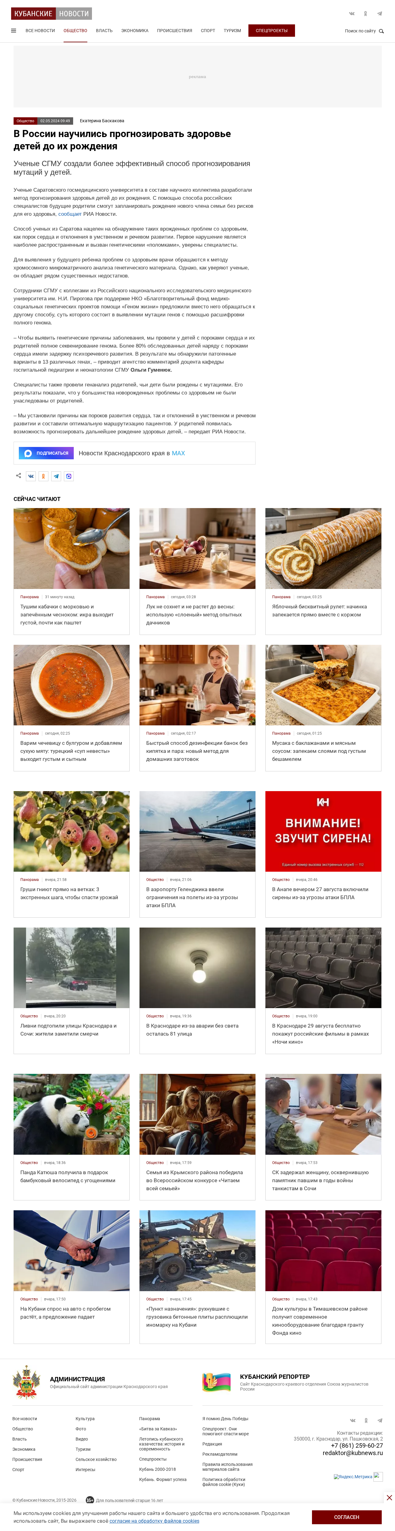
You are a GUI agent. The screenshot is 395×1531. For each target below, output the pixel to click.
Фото (81, 1428)
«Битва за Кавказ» (158, 1428)
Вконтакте (351, 13)
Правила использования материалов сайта (227, 1467)
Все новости (40, 30)
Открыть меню (14, 32)
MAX (178, 453)
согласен (346, 1517)
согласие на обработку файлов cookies (154, 1521)
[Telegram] (56, 476)
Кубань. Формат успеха (163, 1479)
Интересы (85, 1469)
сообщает (70, 214)
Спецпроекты (272, 30)
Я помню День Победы (225, 1418)
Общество (75, 30)
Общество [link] (155, 880)
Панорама (149, 1418)
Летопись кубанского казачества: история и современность (162, 1444)
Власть (104, 30)
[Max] (69, 476)
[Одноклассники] (43, 476)
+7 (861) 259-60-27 (357, 1445)
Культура (85, 1418)
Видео (82, 1439)
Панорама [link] (29, 597)
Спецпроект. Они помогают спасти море (225, 1431)
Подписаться (52, 453)
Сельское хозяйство (96, 1459)
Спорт (208, 30)
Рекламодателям (219, 1454)
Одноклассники (365, 13)
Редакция (212, 1443)
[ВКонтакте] (31, 476)
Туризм (232, 30)
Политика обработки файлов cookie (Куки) (223, 1482)
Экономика (134, 30)
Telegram (379, 13)
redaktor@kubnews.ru (353, 1453)
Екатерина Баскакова (102, 120)
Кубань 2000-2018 (157, 1469)
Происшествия (174, 30)
